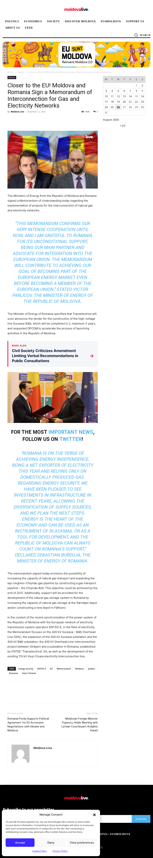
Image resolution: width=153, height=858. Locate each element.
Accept (20, 842)
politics (91, 668)
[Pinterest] (28, 120)
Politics (21, 72)
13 (124, 96)
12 (118, 96)
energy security (25, 668)
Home (10, 72)
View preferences (82, 842)
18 (112, 101)
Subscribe (141, 818)
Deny (50, 842)
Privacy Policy (60, 851)
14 (130, 96)
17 (106, 101)
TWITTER (70, 439)
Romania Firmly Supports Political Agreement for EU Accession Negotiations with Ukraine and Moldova (28, 724)
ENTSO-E (41, 668)
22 (136, 101)
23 (142, 101)
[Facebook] (11, 120)
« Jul (122, 125)
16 (142, 96)
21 (130, 101)
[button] (94, 814)
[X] (20, 120)
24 (106, 107)
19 (118, 101)
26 (118, 107)
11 (112, 96)
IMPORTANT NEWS (71, 432)
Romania (13, 673)
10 (106, 96)
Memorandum (64, 668)
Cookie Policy (39, 851)
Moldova (79, 668)
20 (124, 101)
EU (51, 668)
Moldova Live (17, 111)
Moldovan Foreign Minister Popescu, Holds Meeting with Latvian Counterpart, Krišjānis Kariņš (79, 724)
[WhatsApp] (37, 120)
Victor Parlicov (29, 673)
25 (112, 107)
